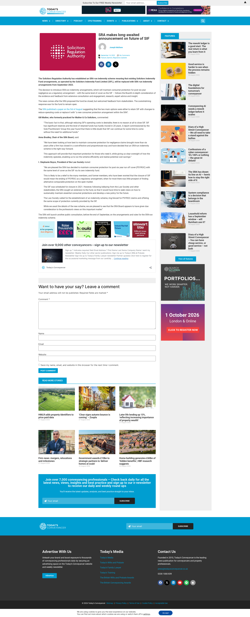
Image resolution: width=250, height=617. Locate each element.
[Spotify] (186, 582)
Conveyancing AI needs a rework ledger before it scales (197, 110)
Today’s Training (107, 572)
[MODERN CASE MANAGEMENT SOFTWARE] (84, 237)
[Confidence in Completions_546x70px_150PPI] (178, 13)
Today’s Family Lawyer (110, 567)
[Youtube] (180, 582)
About (146, 21)
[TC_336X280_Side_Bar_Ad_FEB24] (183, 300)
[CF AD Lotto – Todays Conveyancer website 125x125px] (65, 237)
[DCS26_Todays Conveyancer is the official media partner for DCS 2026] (183, 340)
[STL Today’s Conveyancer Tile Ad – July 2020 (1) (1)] (140, 237)
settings (146, 614)
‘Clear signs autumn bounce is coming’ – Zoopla (94, 416)
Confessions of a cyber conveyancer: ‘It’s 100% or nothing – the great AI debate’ (198, 155)
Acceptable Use (161, 603)
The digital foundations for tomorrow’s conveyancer (196, 89)
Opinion (109, 58)
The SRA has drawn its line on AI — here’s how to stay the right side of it (199, 176)
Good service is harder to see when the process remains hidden (199, 68)
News (45, 21)
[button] (101, 64)
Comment (44, 299)
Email (41, 344)
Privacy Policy (121, 603)
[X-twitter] (167, 582)
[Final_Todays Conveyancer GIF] (122, 237)
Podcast (78, 21)
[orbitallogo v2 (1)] (46, 237)
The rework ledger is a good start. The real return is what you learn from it (199, 47)
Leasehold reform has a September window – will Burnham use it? (197, 217)
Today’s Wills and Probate (112, 562)
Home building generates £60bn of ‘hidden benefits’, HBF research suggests (137, 461)
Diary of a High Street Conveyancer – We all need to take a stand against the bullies (199, 132)
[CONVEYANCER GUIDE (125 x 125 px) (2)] (103, 237)
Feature (103, 58)
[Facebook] (160, 582)
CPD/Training (95, 21)
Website (42, 354)
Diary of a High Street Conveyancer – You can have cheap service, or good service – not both (198, 241)
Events (110, 21)
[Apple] (193, 582)
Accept (165, 613)
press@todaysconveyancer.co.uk (173, 569)
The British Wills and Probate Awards (117, 577)
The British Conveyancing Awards (115, 582)
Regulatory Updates (120, 58)
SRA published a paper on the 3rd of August (62, 109)
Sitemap (109, 603)
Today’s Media (106, 557)
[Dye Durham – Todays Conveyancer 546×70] (113, 13)
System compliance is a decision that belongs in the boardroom (198, 197)
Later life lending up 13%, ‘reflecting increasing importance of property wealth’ (136, 417)
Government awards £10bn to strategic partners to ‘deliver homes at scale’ (94, 461)
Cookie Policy (147, 603)
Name (41, 333)
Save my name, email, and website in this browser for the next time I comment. (80, 365)
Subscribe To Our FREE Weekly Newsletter (102, 3)
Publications (128, 21)
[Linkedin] (173, 582)
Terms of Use (134, 603)
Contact (161, 21)
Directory (60, 21)
